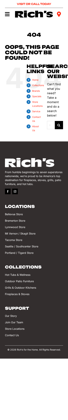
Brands (36, 90)
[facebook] (8, 191)
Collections (38, 85)
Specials (36, 96)
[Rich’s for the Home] (34, 12)
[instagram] (15, 191)
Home (35, 79)
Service (36, 111)
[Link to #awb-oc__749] (7, 14)
